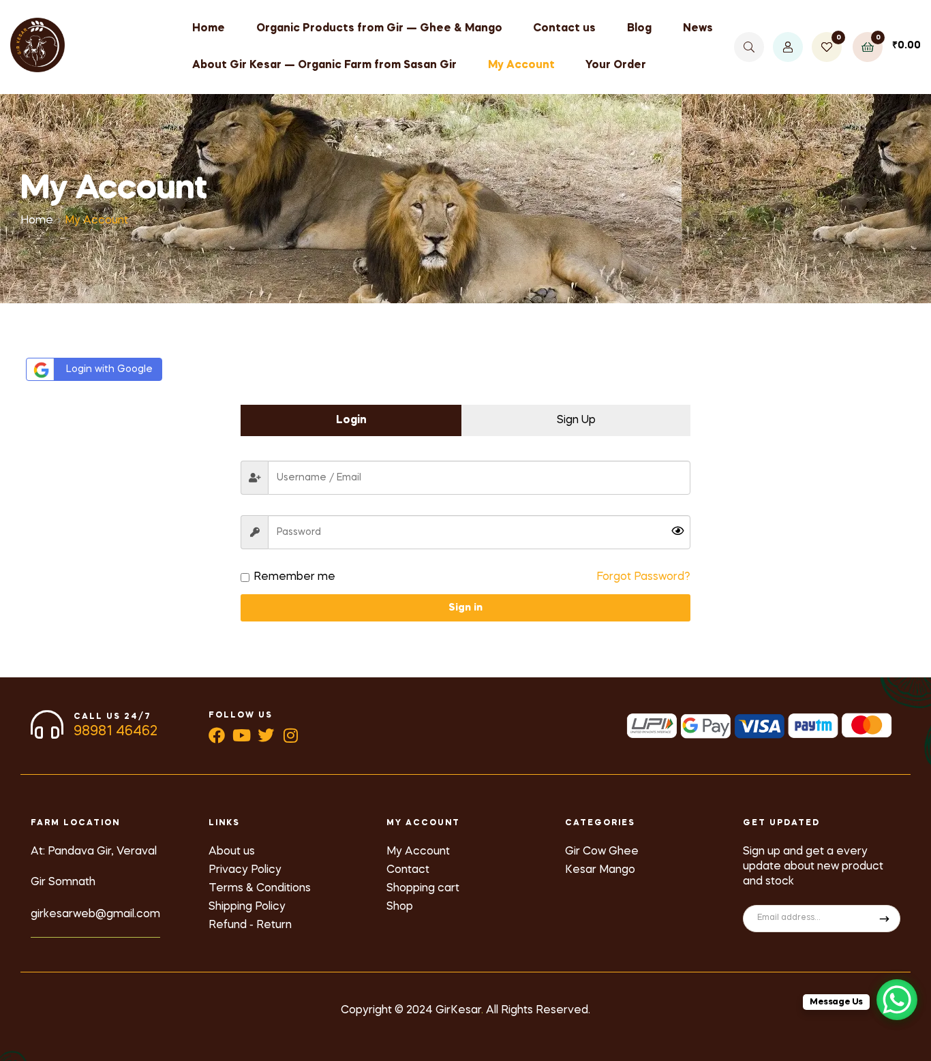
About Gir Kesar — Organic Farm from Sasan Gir (324, 65)
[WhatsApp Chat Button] (896, 999)
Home (208, 28)
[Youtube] (241, 735)
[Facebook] (217, 735)
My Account (521, 65)
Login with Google (109, 369)
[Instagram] (290, 735)
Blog (639, 28)
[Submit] (884, 918)
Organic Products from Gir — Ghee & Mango (379, 28)
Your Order (615, 65)
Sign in (465, 608)
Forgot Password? (643, 577)
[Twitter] (266, 735)
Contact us (564, 28)
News (698, 28)
